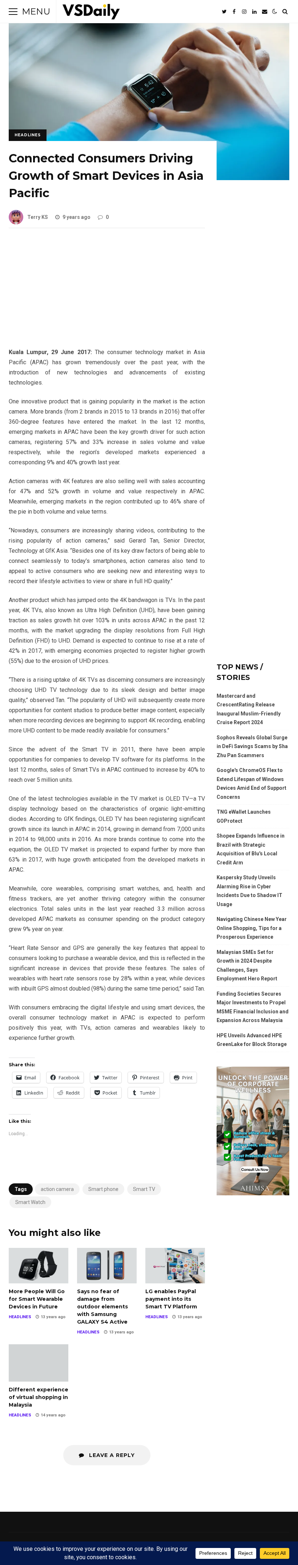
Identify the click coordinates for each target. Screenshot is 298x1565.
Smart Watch (30, 1202)
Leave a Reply (111, 1455)
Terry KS (37, 217)
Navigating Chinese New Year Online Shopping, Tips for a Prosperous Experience (252, 928)
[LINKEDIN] (254, 11)
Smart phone (103, 1189)
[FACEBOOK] (234, 11)
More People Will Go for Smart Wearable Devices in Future (38, 1265)
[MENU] (13, 11)
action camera (57, 1189)
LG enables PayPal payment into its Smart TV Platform (175, 1265)
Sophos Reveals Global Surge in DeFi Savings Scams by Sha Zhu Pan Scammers (252, 746)
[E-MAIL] (264, 11)
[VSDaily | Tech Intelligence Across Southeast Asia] (91, 13)
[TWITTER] (224, 11)
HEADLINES (28, 135)
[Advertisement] (107, 293)
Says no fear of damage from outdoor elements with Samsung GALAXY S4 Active (107, 1265)
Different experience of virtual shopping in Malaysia (38, 1363)
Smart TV (144, 1189)
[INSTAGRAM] (244, 11)
